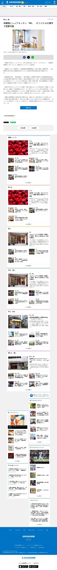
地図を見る (28, 107)
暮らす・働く (31, 6)
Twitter (49, 2)
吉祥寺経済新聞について (19, 545)
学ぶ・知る (39, 6)
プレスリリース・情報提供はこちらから (35, 545)
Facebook (46, 2)
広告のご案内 (41, 547)
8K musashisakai (9, 115)
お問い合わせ (33, 547)
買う (25, 6)
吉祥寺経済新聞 (13, 2)
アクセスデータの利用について (22, 547)
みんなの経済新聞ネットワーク (28, 558)
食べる (11, 6)
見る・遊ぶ (18, 6)
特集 (46, 6)
